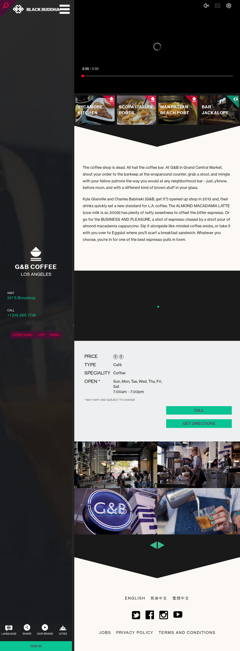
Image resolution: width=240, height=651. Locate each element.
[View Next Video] (203, 88)
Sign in (36, 646)
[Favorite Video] (183, 88)
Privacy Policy (135, 632)
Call (199, 410)
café (41, 335)
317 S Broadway (21, 297)
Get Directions (199, 423)
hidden (54, 335)
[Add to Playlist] (193, 88)
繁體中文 (180, 598)
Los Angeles (36, 274)
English (135, 598)
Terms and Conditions (187, 632)
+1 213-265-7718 (21, 315)
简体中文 (158, 598)
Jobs (105, 632)
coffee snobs (22, 335)
